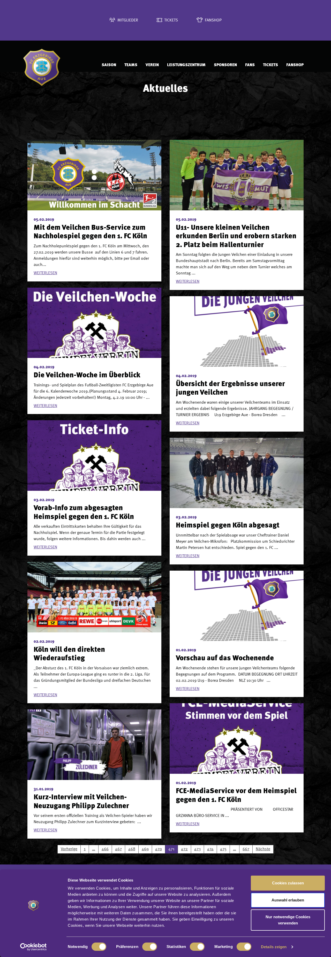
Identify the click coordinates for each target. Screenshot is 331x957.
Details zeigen (274, 947)
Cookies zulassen (288, 883)
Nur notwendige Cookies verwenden (288, 920)
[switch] (149, 947)
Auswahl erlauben (288, 900)
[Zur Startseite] (57, 65)
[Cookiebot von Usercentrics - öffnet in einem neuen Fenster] (33, 947)
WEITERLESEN (45, 273)
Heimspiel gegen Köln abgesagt (228, 525)
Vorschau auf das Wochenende (225, 658)
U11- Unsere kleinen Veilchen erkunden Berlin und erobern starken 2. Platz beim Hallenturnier (236, 236)
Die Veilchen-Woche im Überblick (87, 375)
